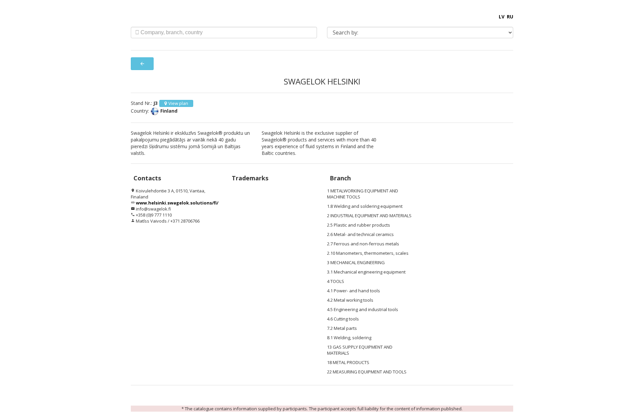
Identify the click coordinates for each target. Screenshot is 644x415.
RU (510, 16)
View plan (178, 103)
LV (501, 16)
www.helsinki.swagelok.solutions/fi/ (177, 203)
